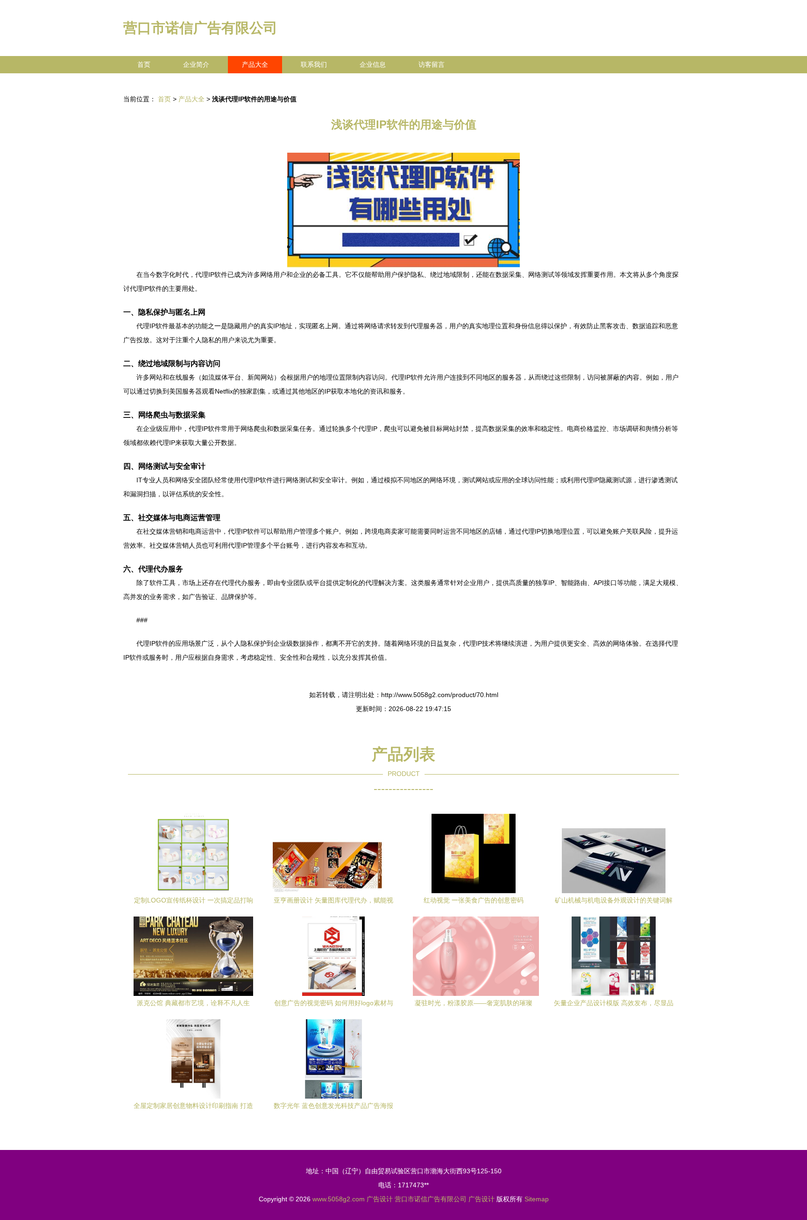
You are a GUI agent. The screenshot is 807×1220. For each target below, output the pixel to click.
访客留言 (431, 64)
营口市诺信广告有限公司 (200, 27)
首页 (143, 64)
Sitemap (536, 1199)
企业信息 (373, 64)
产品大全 (255, 64)
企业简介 (196, 64)
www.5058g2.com (338, 1199)
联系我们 (314, 64)
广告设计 (380, 1199)
